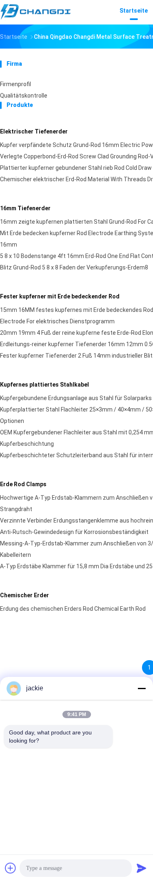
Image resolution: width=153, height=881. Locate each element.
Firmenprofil (15, 84)
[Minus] (141, 688)
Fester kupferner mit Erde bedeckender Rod (60, 296)
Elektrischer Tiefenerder (34, 131)
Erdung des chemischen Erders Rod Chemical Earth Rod (73, 608)
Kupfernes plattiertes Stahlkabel (44, 384)
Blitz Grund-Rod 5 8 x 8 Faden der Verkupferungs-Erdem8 (74, 267)
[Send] (141, 868)
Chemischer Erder (24, 595)
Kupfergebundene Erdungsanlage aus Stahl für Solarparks (76, 398)
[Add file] (10, 868)
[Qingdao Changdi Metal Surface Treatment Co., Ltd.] (36, 12)
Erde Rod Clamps (23, 484)
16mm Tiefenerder (25, 208)
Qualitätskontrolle (23, 95)
